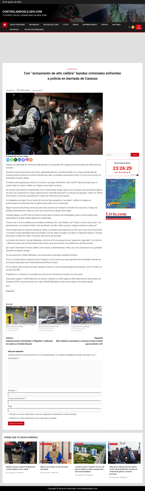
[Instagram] (27, 160)
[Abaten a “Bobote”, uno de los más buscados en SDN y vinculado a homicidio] (21, 315)
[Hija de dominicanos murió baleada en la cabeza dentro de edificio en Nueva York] (54, 315)
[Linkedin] (19, 160)
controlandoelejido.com (22, 11)
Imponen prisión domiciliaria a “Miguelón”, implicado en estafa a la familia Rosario (29, 341)
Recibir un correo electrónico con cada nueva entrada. (33, 418)
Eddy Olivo (11, 90)
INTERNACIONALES (90, 25)
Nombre (12, 390)
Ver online (139, 27)
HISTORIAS (116, 25)
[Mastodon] (23, 160)
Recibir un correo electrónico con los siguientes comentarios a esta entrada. (43, 414)
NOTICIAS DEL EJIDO (51, 25)
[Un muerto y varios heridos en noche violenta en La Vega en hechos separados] (86, 315)
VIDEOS (75, 25)
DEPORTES (14, 30)
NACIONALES (34, 25)
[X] (15, 160)
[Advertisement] (72, 48)
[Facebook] (8, 160)
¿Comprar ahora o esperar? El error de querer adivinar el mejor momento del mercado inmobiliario (89, 469)
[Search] (129, 27)
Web (10, 406)
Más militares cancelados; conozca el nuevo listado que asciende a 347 (79, 341)
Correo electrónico (17, 398)
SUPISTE (104, 25)
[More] (31, 160)
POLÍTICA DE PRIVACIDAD (34, 30)
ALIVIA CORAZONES (17, 25)
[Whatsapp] (11, 160)
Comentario (14, 358)
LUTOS (65, 25)
